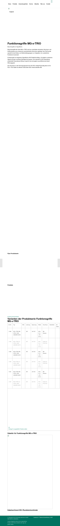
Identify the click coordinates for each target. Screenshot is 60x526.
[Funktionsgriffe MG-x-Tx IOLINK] (1, 263)
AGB (51, 517)
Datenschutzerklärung (44, 517)
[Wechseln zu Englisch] (11, 12)
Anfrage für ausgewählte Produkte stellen (18, 429)
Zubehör (17, 316)
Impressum (36, 517)
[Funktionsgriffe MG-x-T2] (59, 263)
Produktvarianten (11, 316)
